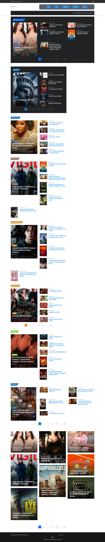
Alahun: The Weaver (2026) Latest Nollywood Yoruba (86, 390)
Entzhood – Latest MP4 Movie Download (52, 539)
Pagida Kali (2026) (54, 312)
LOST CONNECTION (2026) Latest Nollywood (56, 152)
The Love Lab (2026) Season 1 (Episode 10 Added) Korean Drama (28, 274)
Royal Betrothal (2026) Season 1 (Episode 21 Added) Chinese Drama (57, 373)
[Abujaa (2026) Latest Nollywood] (44, 389)
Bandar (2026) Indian (55, 103)
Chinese (14, 332)
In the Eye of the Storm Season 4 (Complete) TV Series (56, 198)
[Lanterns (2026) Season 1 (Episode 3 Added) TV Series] (43, 187)
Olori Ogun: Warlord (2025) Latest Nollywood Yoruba (57, 130)
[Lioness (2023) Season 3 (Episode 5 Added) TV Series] (14, 212)
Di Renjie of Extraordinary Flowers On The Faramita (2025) (56, 345)
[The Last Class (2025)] (44, 96)
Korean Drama (16, 222)
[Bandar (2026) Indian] (44, 103)
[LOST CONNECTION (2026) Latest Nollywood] (44, 151)
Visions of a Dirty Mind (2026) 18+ (55, 25)
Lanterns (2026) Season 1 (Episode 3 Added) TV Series (57, 185)
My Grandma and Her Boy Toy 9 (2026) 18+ (84, 25)
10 (53, 59)
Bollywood (14, 286)
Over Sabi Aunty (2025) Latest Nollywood (55, 123)
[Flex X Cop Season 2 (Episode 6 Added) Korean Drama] (43, 238)
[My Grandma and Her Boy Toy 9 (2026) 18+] (72, 25)
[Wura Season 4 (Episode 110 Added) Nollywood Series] (24, 137)
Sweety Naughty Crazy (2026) (55, 306)
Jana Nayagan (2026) (55, 291)
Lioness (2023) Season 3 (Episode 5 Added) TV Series (28, 210)
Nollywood (65, 6)
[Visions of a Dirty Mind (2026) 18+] (44, 25)
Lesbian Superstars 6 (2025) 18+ (22, 449)
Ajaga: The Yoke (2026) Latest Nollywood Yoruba (56, 402)
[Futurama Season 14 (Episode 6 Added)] (71, 35)
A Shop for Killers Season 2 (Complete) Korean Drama (57, 248)
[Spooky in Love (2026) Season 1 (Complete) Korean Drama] (44, 227)
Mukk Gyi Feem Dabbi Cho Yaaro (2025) (56, 298)
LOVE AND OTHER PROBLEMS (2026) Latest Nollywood (56, 144)
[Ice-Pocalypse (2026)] (25, 89)
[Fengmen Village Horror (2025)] (44, 337)
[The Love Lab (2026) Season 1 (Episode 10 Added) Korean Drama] (14, 275)
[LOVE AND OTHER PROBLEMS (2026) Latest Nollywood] (44, 144)
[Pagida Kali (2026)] (44, 312)
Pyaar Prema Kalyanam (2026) (56, 320)
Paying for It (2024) (54, 137)
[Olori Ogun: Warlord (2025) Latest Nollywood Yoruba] (44, 130)
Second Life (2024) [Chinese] (57, 352)
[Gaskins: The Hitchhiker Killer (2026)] (44, 82)
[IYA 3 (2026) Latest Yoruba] (44, 413)
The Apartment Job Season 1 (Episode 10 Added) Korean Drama (57, 262)
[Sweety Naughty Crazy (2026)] (44, 305)
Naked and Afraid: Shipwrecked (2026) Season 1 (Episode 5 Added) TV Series (55, 47)
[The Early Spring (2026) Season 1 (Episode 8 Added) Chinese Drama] (24, 351)
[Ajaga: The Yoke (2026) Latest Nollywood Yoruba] (43, 404)
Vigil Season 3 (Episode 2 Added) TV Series (56, 32)
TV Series (75, 6)
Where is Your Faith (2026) (56, 75)
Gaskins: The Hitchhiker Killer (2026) (55, 82)
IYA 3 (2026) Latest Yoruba (56, 413)
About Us (61, 534)
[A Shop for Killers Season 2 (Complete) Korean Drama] (43, 251)
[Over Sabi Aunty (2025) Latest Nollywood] (44, 123)
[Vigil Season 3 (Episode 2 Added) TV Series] (44, 32)
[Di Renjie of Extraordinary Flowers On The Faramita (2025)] (44, 344)
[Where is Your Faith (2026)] (44, 75)
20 (56, 59)
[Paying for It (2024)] (44, 137)
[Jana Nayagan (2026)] (44, 291)
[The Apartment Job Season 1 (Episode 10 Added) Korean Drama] (43, 263)
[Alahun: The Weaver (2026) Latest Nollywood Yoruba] (73, 392)
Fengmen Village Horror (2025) (55, 337)
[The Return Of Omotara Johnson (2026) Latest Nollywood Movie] (73, 401)
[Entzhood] (13, 6)
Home (48, 6)
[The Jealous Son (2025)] (44, 89)
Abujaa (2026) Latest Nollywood (55, 390)
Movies (16, 70)
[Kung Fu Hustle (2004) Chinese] (43, 362)
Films (57, 6)
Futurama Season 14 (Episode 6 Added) (83, 32)
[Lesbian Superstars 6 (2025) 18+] (25, 39)
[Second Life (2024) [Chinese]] (44, 352)
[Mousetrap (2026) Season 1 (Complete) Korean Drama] (24, 241)
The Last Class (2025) (55, 96)
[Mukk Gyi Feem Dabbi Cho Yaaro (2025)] (44, 298)
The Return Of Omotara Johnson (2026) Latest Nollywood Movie (84, 402)
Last (65, 59)
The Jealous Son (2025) (56, 89)
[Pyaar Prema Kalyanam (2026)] (44, 319)
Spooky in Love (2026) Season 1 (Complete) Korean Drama (57, 229)
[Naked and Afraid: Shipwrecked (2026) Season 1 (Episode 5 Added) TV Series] (44, 44)
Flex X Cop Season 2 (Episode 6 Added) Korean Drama (57, 236)
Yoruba (84, 6)
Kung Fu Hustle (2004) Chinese (55, 359)
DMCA (52, 537)
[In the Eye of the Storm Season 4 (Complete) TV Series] (43, 199)
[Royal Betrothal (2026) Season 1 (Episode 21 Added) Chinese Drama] (43, 374)
